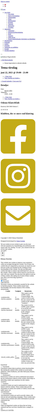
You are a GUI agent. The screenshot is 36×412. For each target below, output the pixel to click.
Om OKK (7, 12)
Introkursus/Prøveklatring (15, 32)
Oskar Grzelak (20, 241)
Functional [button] (4, 365)
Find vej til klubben (13, 16)
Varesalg (10, 24)
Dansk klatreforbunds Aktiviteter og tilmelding (21, 39)
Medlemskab (12, 21)
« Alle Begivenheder (7, 60)
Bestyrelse (11, 26)
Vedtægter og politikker (11, 47)
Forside (6, 49)
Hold (9, 34)
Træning (10, 36)
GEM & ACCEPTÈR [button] (7, 410)
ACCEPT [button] (4, 251)
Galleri (6, 44)
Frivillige (10, 27)
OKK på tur (11, 37)
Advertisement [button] (5, 392)
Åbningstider (12, 17)
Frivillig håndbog (9, 50)
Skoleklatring (8, 40)
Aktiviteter (7, 29)
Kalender (7, 42)
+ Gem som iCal (16, 81)
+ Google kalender (6, 81)
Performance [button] (4, 373)
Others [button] (3, 402)
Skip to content (5, 1)
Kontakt (10, 22)
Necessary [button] (4, 279)
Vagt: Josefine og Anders (12, 78)
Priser (9, 19)
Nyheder (7, 45)
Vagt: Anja (8, 76)
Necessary (6, 281)
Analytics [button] (3, 381)
